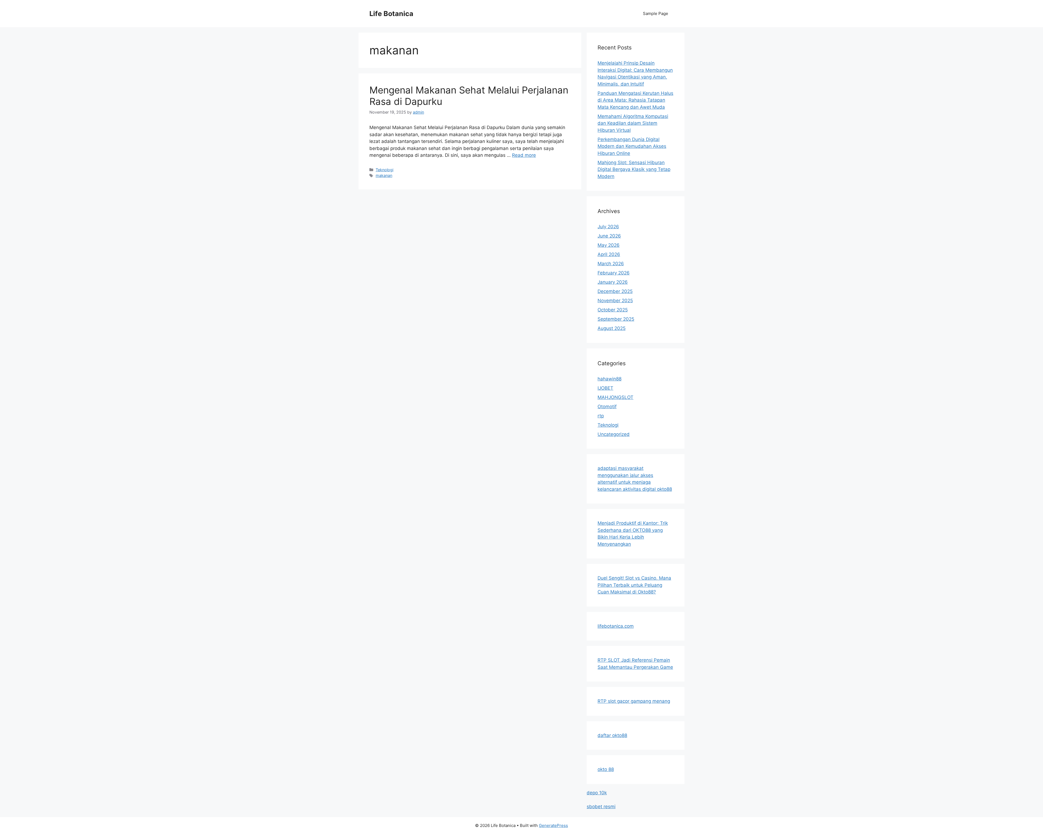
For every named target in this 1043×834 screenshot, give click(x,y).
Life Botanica (391, 14)
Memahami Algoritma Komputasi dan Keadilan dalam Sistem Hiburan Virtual (633, 123)
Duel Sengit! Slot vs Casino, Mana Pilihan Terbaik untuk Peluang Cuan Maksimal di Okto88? (634, 585)
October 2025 (613, 310)
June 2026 (609, 236)
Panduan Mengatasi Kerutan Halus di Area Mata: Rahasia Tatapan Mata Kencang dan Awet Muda (635, 100)
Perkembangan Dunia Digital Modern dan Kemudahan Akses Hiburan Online (632, 146)
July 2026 (608, 226)
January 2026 (613, 282)
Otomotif (607, 406)
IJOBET (605, 388)
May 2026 (609, 245)
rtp (601, 415)
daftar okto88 (612, 735)
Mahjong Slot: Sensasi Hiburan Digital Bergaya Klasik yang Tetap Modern (634, 169)
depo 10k (597, 792)
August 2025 (612, 328)
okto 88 (606, 769)
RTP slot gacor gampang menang (634, 701)
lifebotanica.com (616, 626)
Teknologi (384, 169)
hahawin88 (609, 379)
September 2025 (616, 319)
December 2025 (615, 291)
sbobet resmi (601, 806)
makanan (384, 175)
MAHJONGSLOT (615, 397)
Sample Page (655, 13)
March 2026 (611, 263)
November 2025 (615, 300)
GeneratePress (553, 825)
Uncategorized (614, 434)
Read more (524, 155)
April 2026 (609, 254)
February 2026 (614, 273)
